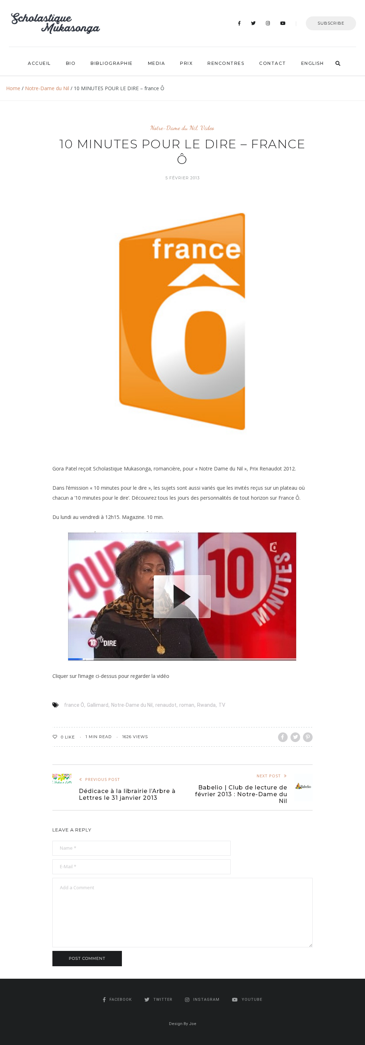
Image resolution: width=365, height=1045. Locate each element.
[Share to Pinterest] (308, 737)
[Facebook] (239, 23)
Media (156, 63)
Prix (186, 63)
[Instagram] (268, 23)
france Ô (74, 705)
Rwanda (206, 705)
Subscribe (331, 23)
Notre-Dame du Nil (47, 88)
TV (222, 705)
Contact (272, 63)
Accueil (39, 63)
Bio (71, 63)
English (312, 63)
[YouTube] (283, 23)
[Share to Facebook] (283, 737)
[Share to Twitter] (295, 737)
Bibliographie (112, 63)
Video (207, 128)
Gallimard (97, 705)
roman (186, 705)
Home (13, 88)
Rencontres (225, 63)
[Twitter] (253, 23)
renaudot (165, 705)
